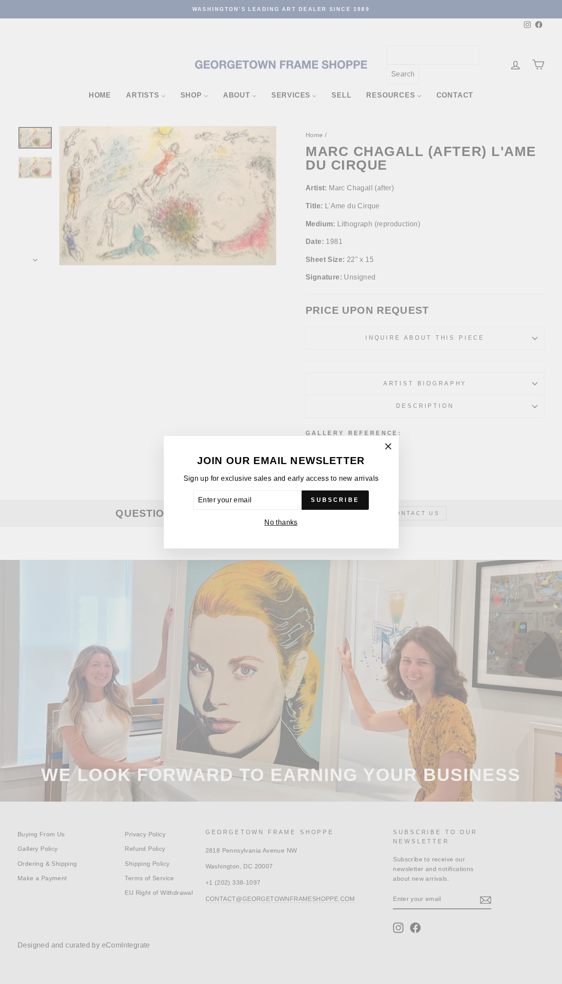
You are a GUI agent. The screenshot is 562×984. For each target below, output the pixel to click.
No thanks (281, 522)
